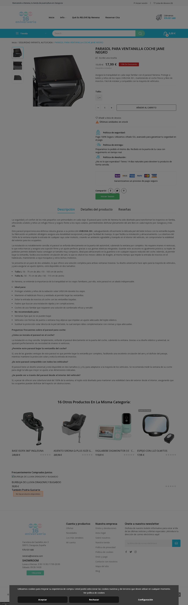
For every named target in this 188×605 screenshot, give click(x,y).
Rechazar (94, 599)
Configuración (145, 599)
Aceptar (42, 599)
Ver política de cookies (94, 592)
